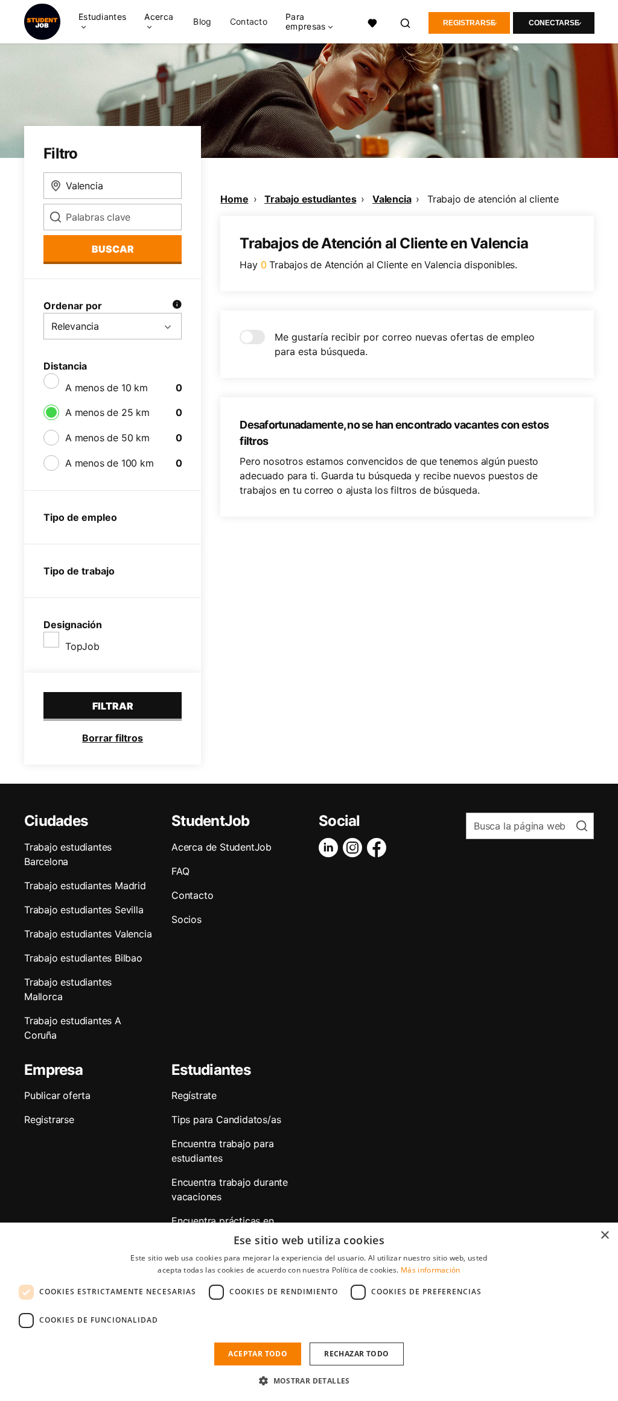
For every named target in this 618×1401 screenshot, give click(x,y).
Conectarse (554, 23)
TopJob (82, 646)
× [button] (604, 1235)
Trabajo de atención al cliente (493, 199)
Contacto (248, 22)
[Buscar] (405, 21)
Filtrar (112, 706)
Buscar (113, 249)
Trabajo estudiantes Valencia (87, 934)
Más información (430, 1270)
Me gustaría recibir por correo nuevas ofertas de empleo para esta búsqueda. (405, 344)
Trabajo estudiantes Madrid (85, 886)
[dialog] (309, 1312)
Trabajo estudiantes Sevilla (84, 910)
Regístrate (194, 1095)
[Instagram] (355, 847)
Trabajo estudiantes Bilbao (83, 958)
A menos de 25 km (107, 412)
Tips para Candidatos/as (226, 1119)
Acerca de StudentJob (221, 847)
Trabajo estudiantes (310, 199)
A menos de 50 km (107, 438)
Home (234, 199)
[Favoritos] (372, 21)
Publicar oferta (57, 1095)
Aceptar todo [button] (257, 1354)
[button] (309, 1380)
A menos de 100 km (109, 463)
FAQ (180, 871)
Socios (186, 919)
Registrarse (469, 23)
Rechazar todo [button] (356, 1354)
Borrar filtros (112, 738)
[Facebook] (379, 847)
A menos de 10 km (106, 388)
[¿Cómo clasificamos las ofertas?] (177, 305)
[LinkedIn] (331, 847)
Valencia (391, 199)
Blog (202, 22)
